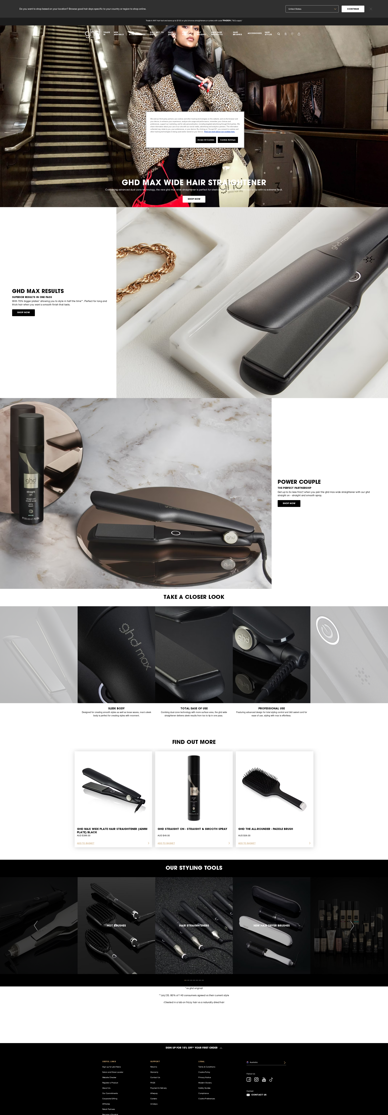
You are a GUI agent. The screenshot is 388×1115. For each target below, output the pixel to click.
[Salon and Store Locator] (292, 34)
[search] (278, 33)
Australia (253, 1062)
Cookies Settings (227, 140)
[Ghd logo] (92, 33)
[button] (122, 1062)
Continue (353, 9)
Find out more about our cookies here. (219, 132)
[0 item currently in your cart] (298, 34)
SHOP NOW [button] (194, 199)
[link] (194, 21)
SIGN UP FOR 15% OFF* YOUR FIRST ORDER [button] (191, 1048)
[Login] (285, 34)
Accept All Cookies (205, 140)
